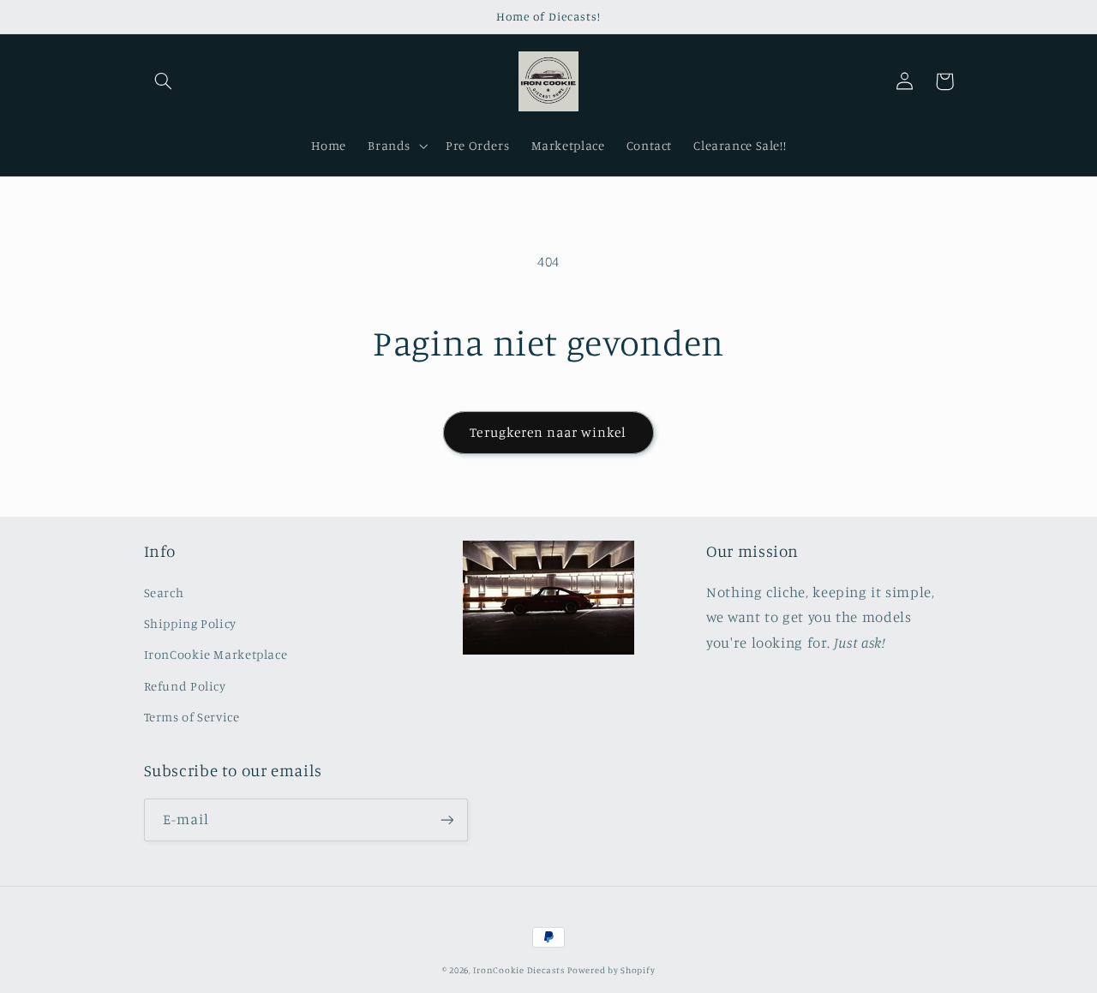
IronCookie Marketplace (216, 654)
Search (164, 592)
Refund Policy (185, 686)
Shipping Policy (190, 623)
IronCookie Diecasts (518, 970)
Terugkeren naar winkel (548, 432)
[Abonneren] (446, 819)
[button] (163, 81)
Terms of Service (192, 716)
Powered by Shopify (611, 970)
